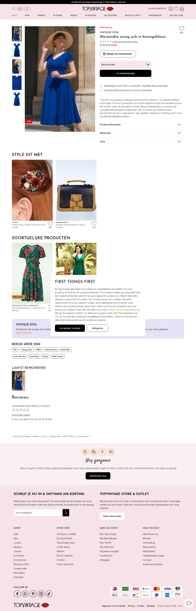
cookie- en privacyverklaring (123, 309)
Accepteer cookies (70, 328)
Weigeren (97, 328)
